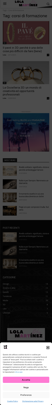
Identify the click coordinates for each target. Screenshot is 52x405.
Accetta (26, 380)
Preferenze (26, 395)
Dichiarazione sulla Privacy (33, 401)
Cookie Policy (12, 401)
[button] (47, 347)
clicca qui (18, 372)
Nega (26, 387)
